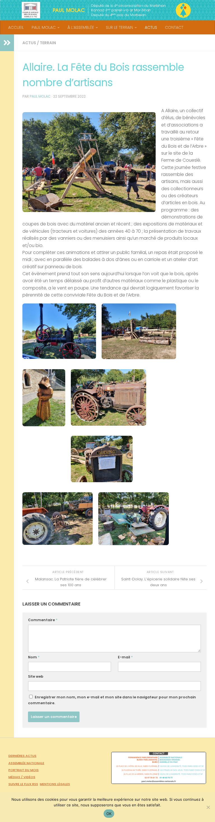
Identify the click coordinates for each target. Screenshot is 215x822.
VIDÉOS (29, 777)
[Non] (208, 807)
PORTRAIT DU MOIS (23, 770)
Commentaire (42, 620)
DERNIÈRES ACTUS (22, 755)
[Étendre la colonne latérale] (7, 42)
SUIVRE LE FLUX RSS (23, 784)
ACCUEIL (16, 27)
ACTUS (151, 27)
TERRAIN (48, 43)
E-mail (125, 657)
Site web (35, 676)
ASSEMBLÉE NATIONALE (26, 763)
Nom (33, 657)
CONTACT (174, 27)
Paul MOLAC (40, 96)
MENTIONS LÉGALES (55, 784)
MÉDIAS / (16, 777)
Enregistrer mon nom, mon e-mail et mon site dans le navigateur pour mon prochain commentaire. (112, 700)
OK (109, 813)
